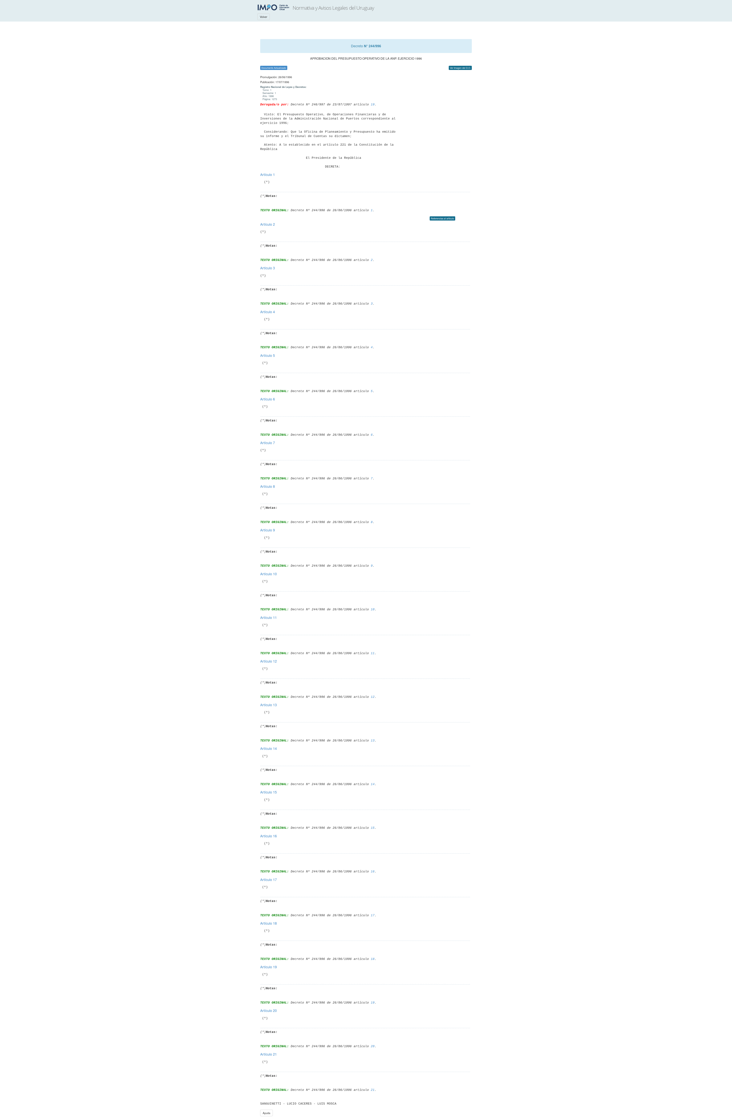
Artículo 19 (268, 966)
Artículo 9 (267, 529)
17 (373, 915)
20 (373, 1046)
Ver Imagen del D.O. (460, 67)
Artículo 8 (267, 486)
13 (373, 740)
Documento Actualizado (273, 67)
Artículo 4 (267, 311)
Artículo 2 (267, 224)
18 (373, 959)
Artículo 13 (268, 704)
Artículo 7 (267, 442)
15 (373, 828)
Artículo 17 (268, 879)
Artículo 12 (268, 661)
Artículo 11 (268, 617)
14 (373, 784)
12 (373, 697)
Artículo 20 (268, 1010)
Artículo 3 (267, 267)
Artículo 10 (268, 573)
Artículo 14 (268, 748)
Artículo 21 (268, 1054)
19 (373, 104)
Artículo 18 (268, 923)
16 (373, 871)
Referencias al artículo (442, 218)
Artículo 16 (268, 835)
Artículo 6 (267, 398)
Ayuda (266, 1113)
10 (373, 609)
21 (373, 1090)
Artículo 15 (268, 791)
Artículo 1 (267, 174)
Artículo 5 (267, 355)
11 (373, 653)
